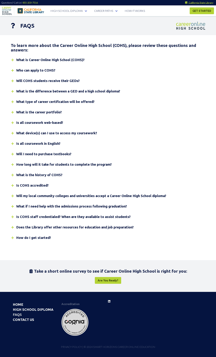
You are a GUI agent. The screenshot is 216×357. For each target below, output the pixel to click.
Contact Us (23, 320)
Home (18, 304)
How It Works (135, 10)
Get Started (202, 10)
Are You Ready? (108, 280)
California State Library (200, 2)
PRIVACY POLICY (71, 346)
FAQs (17, 315)
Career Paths (103, 10)
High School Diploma (66, 10)
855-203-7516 (30, 2)
